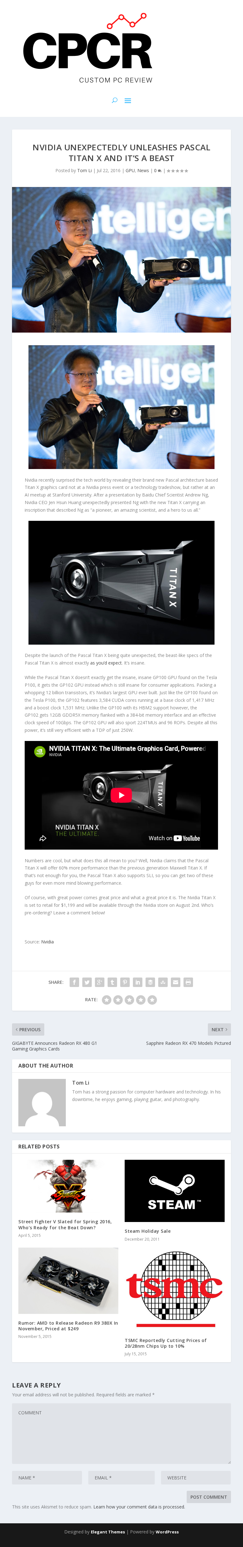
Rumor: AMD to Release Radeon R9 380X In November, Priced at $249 (68, 1326)
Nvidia (47, 942)
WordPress (167, 1532)
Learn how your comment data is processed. (139, 1507)
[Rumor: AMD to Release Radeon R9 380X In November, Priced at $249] (68, 1281)
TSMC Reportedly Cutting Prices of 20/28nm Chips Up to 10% (166, 1343)
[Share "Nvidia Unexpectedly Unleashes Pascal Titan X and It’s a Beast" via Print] (188, 982)
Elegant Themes (108, 1532)
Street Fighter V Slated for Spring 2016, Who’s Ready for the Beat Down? (65, 1224)
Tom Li (84, 170)
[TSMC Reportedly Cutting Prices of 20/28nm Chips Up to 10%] (175, 1289)
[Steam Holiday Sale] (175, 1191)
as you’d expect (106, 663)
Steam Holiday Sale (148, 1231)
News (143, 170)
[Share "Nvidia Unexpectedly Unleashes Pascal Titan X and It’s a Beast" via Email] (175, 982)
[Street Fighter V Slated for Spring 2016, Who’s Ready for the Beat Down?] (68, 1186)
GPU (130, 170)
